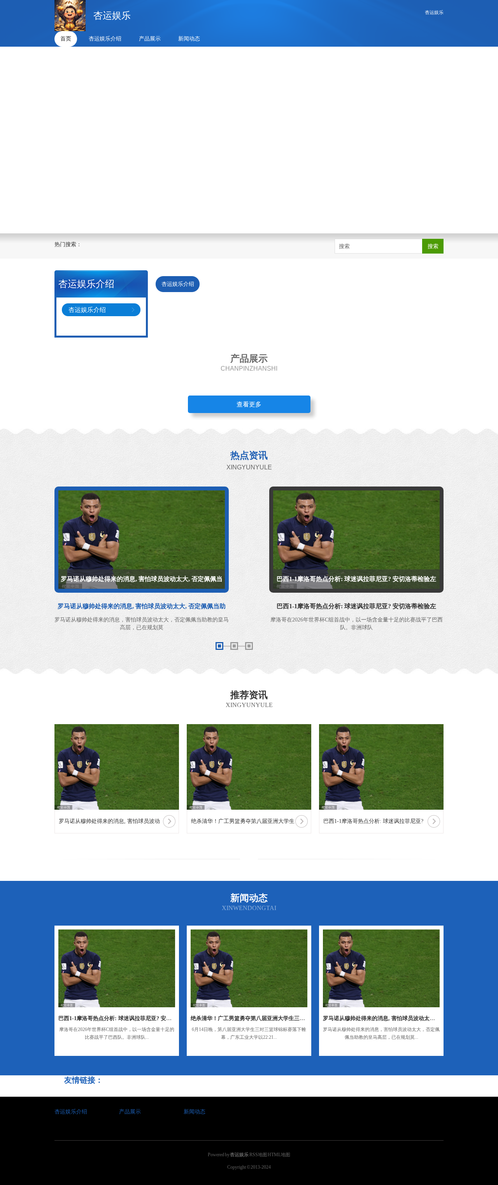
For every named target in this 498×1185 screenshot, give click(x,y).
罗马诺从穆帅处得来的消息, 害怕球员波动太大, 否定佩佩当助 (397, 1018)
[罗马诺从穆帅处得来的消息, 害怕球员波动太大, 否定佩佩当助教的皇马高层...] (381, 968)
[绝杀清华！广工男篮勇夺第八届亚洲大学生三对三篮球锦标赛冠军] (249, 968)
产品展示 (150, 39)
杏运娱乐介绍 (105, 39)
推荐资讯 (249, 695)
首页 (65, 39)
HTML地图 (279, 1154)
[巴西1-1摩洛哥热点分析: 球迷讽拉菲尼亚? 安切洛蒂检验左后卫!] (116, 968)
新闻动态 (189, 39)
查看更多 (249, 404)
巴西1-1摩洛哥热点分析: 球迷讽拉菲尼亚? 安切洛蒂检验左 (128, 1018)
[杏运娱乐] (70, 15)
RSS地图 (258, 1154)
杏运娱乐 (434, 12)
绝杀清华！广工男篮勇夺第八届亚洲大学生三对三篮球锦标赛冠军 (270, 1018)
